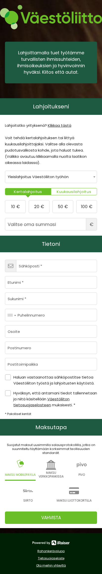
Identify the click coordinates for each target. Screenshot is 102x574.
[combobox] (51, 177)
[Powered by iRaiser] (51, 542)
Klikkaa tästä (59, 125)
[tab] (28, 191)
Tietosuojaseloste (51, 558)
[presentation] (28, 191)
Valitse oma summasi (91, 224)
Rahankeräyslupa (51, 551)
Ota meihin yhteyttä (51, 565)
